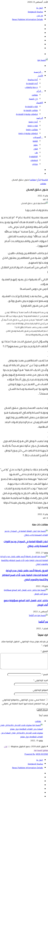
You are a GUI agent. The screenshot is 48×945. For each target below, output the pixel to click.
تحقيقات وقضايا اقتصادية (27, 114)
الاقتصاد (39, 103)
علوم (36, 145)
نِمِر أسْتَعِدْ (43, 622)
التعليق (44, 651)
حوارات (35, 164)
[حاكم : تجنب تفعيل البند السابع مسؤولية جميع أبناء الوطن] (24, 594)
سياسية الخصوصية (35, 12)
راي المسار (33, 99)
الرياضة (39, 118)
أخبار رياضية (33, 122)
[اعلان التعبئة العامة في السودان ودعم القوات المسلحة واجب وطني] (24, 535)
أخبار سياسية (33, 79)
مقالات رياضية (32, 129)
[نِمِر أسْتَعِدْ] (38, 615)
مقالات (35, 95)
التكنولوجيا (33, 156)
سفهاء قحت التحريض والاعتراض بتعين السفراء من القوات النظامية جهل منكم (22, 735)
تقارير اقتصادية (31, 106)
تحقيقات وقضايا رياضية (28, 133)
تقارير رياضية (33, 126)
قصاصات (34, 160)
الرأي (38, 91)
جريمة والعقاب (31, 87)
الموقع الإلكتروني (40, 690)
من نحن (40, 15)
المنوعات (37, 137)
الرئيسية (37, 72)
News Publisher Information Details (27, 19)
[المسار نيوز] (42, 60)
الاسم (45, 674)
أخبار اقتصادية (32, 83)
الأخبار (40, 76)
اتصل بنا (39, 8)
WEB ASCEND (42, 754)
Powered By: (29, 754)
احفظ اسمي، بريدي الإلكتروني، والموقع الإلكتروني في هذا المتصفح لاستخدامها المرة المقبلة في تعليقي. (25, 701)
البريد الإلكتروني (40, 680)
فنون (35, 149)
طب (36, 152)
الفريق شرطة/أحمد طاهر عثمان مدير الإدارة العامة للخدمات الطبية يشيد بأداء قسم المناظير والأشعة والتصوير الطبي (25, 575)
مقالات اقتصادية (31, 110)
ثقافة (35, 141)
